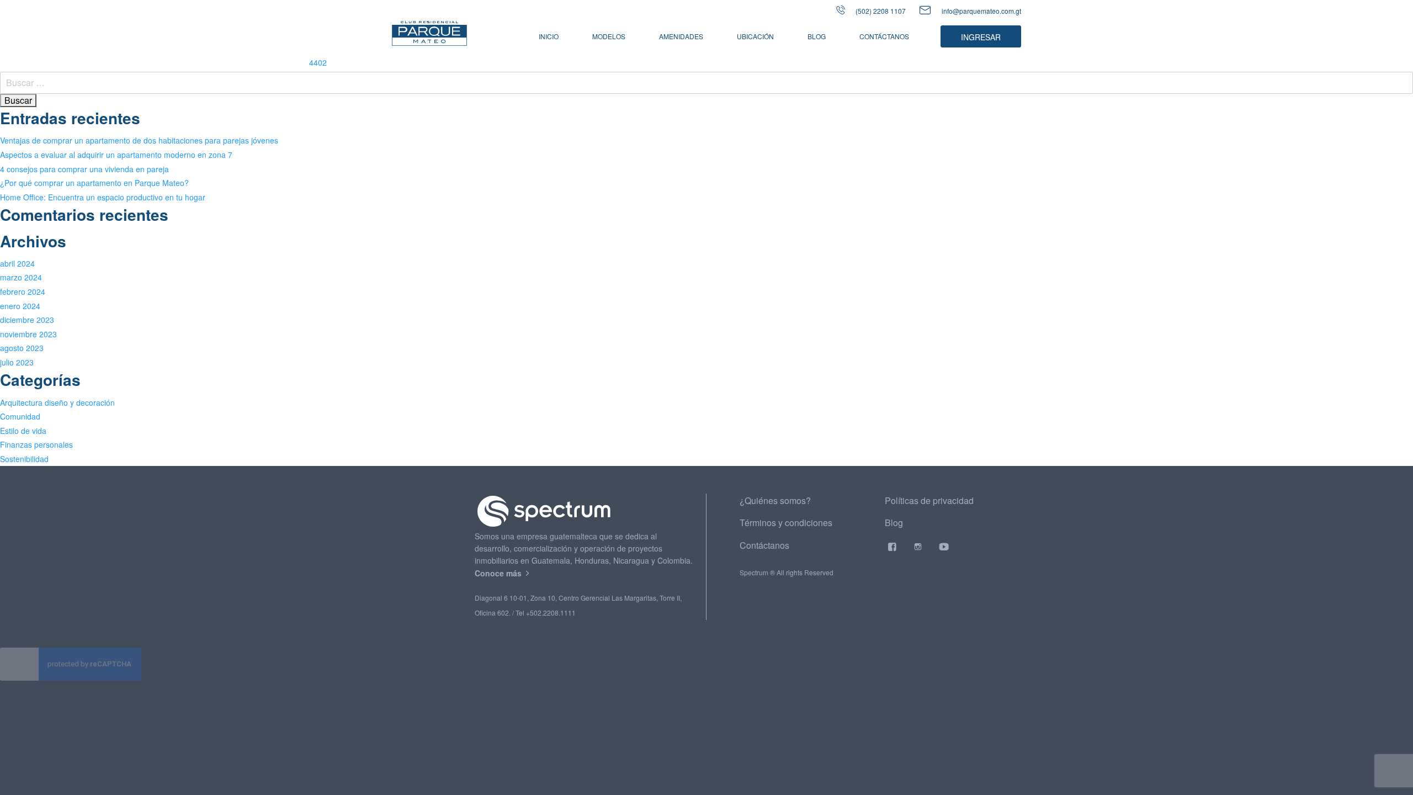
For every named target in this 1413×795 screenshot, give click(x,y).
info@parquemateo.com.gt (981, 10)
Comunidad (20, 416)
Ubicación (755, 36)
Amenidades (681, 36)
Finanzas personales (36, 444)
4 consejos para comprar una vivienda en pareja (84, 168)
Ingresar (981, 37)
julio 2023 (17, 362)
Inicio (549, 36)
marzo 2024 (21, 277)
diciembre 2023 (27, 319)
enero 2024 (20, 305)
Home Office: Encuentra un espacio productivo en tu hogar (102, 197)
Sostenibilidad (24, 458)
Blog (817, 36)
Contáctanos (884, 36)
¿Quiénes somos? (775, 500)
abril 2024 (17, 263)
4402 (318, 62)
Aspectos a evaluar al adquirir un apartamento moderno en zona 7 (116, 154)
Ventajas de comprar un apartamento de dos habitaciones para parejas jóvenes (139, 140)
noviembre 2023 (28, 334)
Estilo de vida (23, 430)
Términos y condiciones (786, 522)
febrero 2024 (22, 291)
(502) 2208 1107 (880, 10)
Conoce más (499, 573)
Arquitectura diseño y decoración (57, 402)
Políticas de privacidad (929, 500)
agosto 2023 (22, 347)
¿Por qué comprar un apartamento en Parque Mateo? (94, 182)
